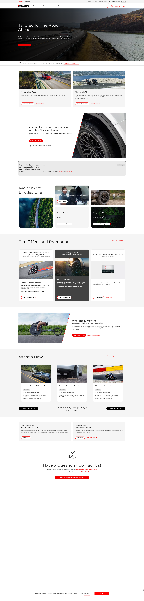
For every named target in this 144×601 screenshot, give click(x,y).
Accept (101, 593)
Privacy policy (87, 595)
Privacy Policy (69, 171)
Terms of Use (61, 171)
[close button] (143, 590)
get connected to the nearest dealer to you (86, 469)
